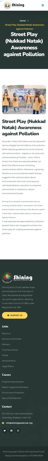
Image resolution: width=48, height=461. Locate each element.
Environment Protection (13, 392)
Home (23, 20)
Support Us (16, 315)
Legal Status (8, 366)
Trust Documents (10, 349)
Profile (5, 355)
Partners (6, 344)
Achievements (9, 360)
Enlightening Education (13, 381)
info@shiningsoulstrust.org (19, 423)
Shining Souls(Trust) (34, 451)
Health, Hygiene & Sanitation (15, 387)
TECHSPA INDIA (36, 455)
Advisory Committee (11, 338)
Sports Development (11, 398)
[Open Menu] (43, 5)
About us (6, 333)
